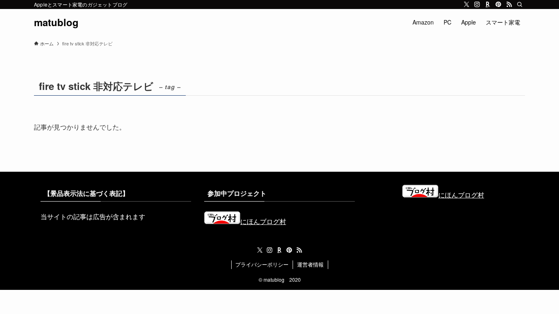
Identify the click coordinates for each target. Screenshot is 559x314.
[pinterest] (498, 4)
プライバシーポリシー (262, 264)
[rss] (509, 4)
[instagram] (477, 4)
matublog (56, 22)
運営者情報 (310, 264)
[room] (487, 4)
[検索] (519, 4)
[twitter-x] (466, 4)
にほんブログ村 (263, 221)
